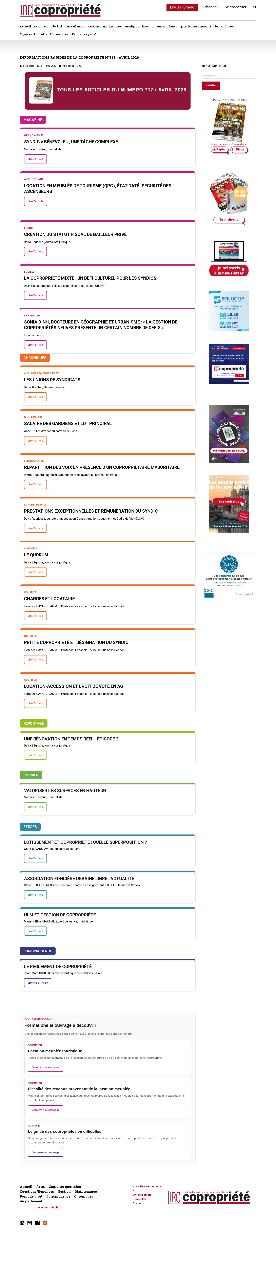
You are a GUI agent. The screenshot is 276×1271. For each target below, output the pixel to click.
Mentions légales (49, 1207)
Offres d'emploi (142, 1194)
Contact (137, 1203)
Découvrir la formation (46, 1067)
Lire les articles (38, 982)
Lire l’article (35, 158)
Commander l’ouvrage (45, 1152)
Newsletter (139, 1199)
